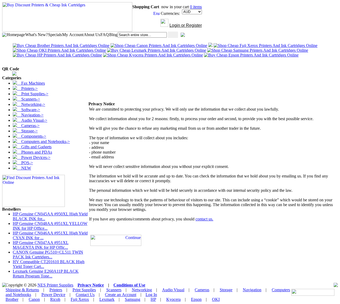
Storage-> (27, 131)
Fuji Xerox (80, 299)
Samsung (132, 299)
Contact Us (85, 294)
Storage (226, 290)
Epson (196, 299)
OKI (216, 299)
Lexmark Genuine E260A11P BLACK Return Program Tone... (46, 273)
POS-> (25, 162)
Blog (113, 34)
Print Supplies (84, 290)
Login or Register (185, 25)
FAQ (104, 34)
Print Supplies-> (32, 94)
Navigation (252, 290)
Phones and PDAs (34, 152)
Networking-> (31, 104)
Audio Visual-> (32, 120)
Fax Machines (31, 83)
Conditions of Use (129, 285)
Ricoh (55, 299)
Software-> (28, 109)
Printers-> (27, 88)
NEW (24, 168)
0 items (196, 7)
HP (153, 299)
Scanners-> (28, 99)
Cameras (202, 290)
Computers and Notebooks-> (43, 141)
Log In (151, 294)
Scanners (113, 290)
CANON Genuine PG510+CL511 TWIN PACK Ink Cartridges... (48, 254)
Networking (142, 290)
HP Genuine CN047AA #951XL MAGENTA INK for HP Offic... (41, 245)
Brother (12, 299)
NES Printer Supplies (55, 285)
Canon (34, 299)
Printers (55, 290)
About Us (92, 34)
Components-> (31, 136)
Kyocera (173, 299)
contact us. (204, 219)
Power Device (53, 294)
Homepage (16, 34)
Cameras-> (28, 125)
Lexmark (106, 299)
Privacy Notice (91, 285)
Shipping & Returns (22, 290)
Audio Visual (173, 290)
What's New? (36, 34)
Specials (55, 34)
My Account (72, 34)
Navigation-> (30, 115)
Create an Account (120, 294)
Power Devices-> (33, 157)
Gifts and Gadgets (34, 147)
